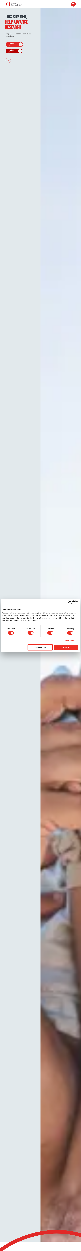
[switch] (31, 633)
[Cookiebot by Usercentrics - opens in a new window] (69, 602)
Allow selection (40, 647)
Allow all (66, 647)
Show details (69, 641)
